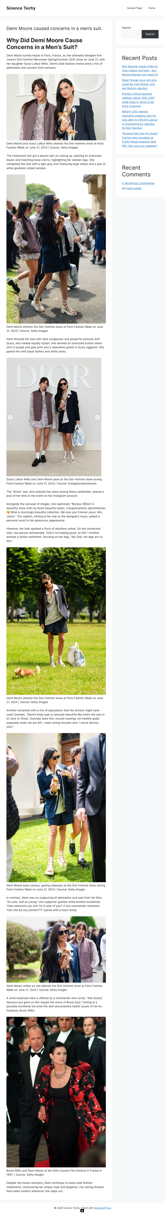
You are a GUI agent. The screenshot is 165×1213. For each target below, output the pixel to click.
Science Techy (21, 8)
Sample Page (134, 8)
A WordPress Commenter (138, 183)
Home (152, 8)
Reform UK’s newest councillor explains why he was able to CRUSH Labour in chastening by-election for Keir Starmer (140, 120)
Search (126, 27)
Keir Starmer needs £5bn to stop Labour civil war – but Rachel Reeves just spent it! (140, 70)
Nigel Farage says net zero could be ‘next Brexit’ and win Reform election (139, 84)
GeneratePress (102, 1207)
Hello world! (133, 188)
